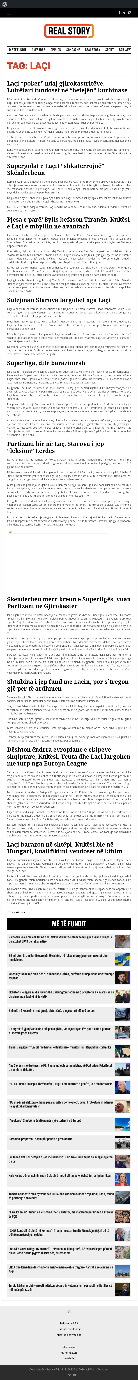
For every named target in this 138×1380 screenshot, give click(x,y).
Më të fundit (17, 50)
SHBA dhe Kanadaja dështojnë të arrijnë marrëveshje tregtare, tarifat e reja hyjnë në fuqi (61, 1269)
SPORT (109, 50)
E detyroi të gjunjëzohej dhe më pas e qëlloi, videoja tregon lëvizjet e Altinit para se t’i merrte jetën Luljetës (60, 1031)
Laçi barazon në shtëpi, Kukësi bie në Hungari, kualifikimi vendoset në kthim (65, 847)
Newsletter (69, 1358)
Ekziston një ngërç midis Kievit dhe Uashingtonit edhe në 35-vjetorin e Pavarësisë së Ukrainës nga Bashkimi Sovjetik (61, 994)
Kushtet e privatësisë (69, 1335)
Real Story (92, 50)
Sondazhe (73, 50)
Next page (19, 912)
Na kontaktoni (69, 1352)
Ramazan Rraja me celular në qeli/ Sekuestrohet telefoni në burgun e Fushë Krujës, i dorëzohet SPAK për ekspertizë (60, 939)
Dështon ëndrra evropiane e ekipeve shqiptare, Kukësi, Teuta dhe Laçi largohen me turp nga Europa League (68, 756)
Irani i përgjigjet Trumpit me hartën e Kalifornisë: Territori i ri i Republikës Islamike (60, 1047)
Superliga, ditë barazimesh (46, 363)
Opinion (55, 50)
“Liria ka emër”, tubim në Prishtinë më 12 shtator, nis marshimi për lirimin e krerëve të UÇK (61, 1214)
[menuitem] (4, 4)
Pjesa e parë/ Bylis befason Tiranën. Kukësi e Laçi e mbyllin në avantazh (68, 222)
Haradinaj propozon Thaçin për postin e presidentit (40, 1139)
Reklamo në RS (69, 1323)
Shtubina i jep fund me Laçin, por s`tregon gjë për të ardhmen (68, 685)
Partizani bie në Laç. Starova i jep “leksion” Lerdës (55, 447)
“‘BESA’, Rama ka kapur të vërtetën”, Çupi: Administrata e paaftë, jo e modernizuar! (60, 1084)
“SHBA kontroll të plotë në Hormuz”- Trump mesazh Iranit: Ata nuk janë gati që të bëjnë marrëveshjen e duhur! (59, 1233)
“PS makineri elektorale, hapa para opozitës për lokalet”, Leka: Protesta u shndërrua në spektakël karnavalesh (61, 1104)
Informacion (69, 1347)
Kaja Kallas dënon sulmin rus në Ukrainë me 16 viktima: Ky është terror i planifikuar (60, 1176)
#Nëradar (38, 50)
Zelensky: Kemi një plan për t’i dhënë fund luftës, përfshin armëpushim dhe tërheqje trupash (61, 976)
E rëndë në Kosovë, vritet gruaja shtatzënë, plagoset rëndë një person (52, 1011)
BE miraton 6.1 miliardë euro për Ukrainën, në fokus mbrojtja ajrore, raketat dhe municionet (58, 958)
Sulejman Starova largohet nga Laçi (59, 300)
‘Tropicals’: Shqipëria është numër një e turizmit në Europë (45, 1120)
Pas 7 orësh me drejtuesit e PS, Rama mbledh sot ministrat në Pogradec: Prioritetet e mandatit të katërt (60, 1067)
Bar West (125, 50)
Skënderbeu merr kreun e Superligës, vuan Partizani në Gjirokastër (69, 602)
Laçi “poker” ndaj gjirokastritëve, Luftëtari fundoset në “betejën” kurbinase (67, 86)
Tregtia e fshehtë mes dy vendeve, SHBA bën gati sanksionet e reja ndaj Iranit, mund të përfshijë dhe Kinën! (61, 1196)
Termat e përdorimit (69, 1329)
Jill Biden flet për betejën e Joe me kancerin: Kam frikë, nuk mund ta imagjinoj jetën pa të (61, 1159)
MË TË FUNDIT (69, 924)
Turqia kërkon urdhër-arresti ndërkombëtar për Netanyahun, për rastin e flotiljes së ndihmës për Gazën (60, 1287)
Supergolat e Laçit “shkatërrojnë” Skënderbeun (55, 169)
